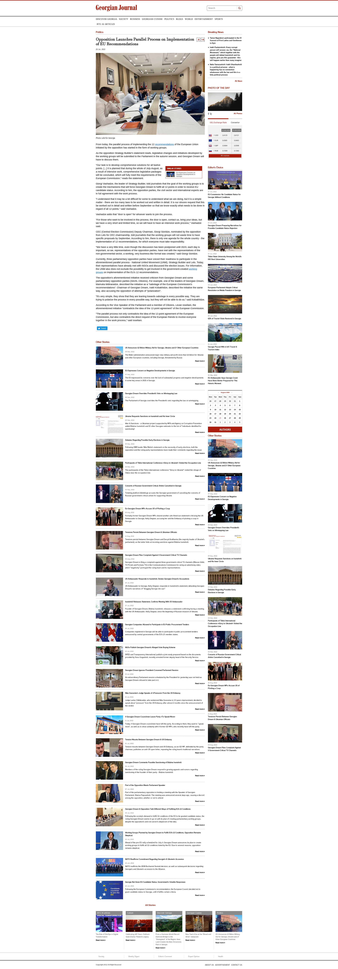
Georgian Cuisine (152, 19)
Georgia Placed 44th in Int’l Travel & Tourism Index (222, 348)
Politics (169, 19)
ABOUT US (209, 965)
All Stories (150, 905)
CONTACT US (236, 965)
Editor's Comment (165, 957)
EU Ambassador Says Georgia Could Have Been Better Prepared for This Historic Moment (223, 380)
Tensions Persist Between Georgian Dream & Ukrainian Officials (151, 532)
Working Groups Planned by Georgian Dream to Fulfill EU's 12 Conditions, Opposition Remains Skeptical (163, 834)
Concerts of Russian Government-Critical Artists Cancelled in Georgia (153, 486)
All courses (225, 156)
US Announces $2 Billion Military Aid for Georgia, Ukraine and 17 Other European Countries (161, 348)
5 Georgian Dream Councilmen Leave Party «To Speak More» (150, 717)
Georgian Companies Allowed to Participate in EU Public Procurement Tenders (157, 625)
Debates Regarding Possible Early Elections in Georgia (147, 440)
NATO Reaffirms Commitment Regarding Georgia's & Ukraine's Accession (154, 859)
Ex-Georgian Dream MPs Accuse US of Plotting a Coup (147, 509)
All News (238, 81)
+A (202, 39)
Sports (219, 19)
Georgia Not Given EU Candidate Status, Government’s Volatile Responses (155, 882)
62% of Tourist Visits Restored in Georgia (224, 319)
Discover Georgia (106, 19)
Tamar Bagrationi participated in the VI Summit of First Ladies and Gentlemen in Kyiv (226, 40)
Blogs (179, 19)
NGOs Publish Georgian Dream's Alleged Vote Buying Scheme (150, 647)
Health (220, 957)
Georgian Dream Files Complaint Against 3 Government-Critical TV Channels (156, 555)
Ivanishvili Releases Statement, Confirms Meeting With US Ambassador (153, 602)
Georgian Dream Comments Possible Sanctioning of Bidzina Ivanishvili (153, 762)
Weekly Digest (133, 957)
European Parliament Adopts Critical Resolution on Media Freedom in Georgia (224, 289)
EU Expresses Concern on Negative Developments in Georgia (185, 174)
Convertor (235, 122)
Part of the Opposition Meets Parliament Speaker (145, 785)
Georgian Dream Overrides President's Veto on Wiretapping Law (151, 393)
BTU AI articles (106, 24)
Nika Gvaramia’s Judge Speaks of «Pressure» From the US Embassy (152, 693)
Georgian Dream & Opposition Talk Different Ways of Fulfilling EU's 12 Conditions (158, 809)
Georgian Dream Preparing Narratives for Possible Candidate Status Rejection (224, 227)
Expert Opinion (193, 957)
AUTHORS (225, 429)
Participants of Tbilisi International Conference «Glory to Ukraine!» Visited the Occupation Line (163, 463)
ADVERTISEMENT (222, 965)
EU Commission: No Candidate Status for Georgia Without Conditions (224, 196)
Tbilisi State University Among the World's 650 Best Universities (224, 258)
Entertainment (204, 19)
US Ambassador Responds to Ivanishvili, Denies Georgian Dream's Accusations (157, 579)
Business (135, 19)
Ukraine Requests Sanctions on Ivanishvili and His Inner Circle (150, 416)
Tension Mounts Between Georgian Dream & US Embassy (148, 740)
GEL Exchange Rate (218, 122)
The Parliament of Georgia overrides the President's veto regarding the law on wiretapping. (162, 401)
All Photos (238, 113)
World (189, 19)
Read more (199, 361)
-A (198, 39)
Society (123, 19)
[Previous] (218, 392)
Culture (130, 913)
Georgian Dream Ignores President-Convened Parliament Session (151, 670)
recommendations (164, 144)
